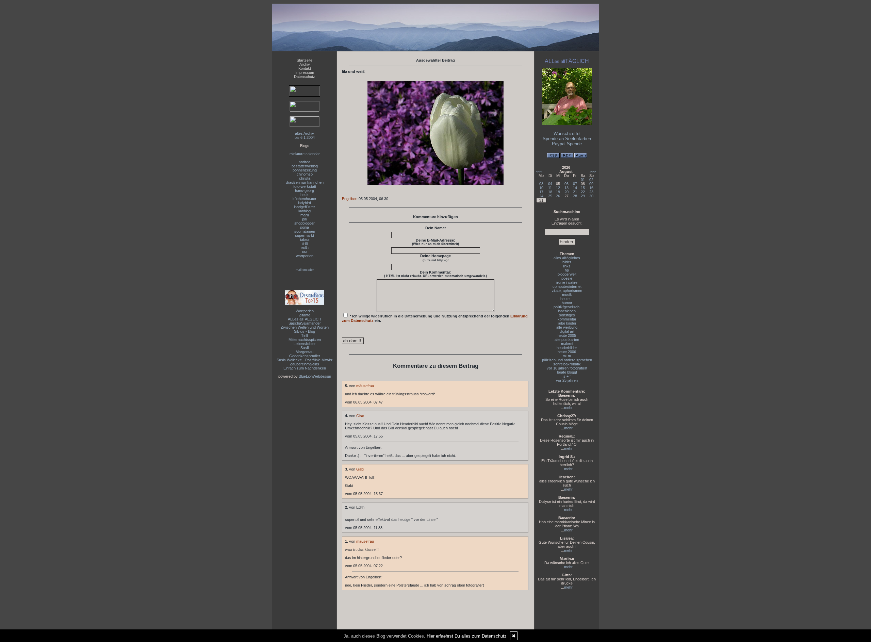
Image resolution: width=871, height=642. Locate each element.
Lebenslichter (305, 344)
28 (575, 196)
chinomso (305, 174)
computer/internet (567, 286)
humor (567, 303)
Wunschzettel (567, 133)
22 (583, 192)
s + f (567, 376)
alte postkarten (567, 340)
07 (575, 184)
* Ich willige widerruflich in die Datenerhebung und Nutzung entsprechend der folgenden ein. (435, 318)
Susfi (304, 348)
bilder (566, 262)
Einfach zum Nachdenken (304, 368)
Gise (360, 416)
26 (558, 196)
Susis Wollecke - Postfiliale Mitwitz (305, 360)
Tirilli (304, 335)
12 (558, 188)
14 (575, 188)
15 (583, 188)
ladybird (304, 203)
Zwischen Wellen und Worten (305, 327)
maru (304, 215)
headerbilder (567, 348)
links (567, 266)
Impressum (304, 72)
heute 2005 (567, 335)
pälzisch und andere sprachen (567, 360)
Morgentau (304, 352)
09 (591, 184)
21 (575, 192)
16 (591, 188)
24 (541, 196)
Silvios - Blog (304, 331)
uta (304, 252)
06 (566, 184)
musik (567, 295)
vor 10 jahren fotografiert (567, 368)
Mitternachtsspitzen (305, 340)
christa (304, 178)
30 (591, 196)
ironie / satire (566, 282)
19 (558, 192)
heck (304, 195)
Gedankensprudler (304, 356)
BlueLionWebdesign (315, 376)
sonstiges (567, 315)
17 (541, 192)
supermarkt (304, 235)
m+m (567, 356)
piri (304, 219)
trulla (305, 248)
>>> (593, 171)
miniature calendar (305, 154)
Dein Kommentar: (435, 274)
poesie (566, 278)
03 (541, 184)
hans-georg (304, 190)
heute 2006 (567, 352)
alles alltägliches (567, 258)
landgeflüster (304, 207)
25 (550, 196)
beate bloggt (567, 372)
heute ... (567, 299)
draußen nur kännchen (305, 182)
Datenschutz (304, 77)
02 (591, 180)
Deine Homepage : (435, 258)
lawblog (304, 211)
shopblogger (304, 223)
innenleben (567, 311)
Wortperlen (305, 311)
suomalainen (304, 231)
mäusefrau (365, 386)
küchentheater (304, 199)
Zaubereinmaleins (304, 364)
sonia (304, 227)
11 (550, 188)
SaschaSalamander (305, 323)
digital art (567, 331)
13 (566, 188)
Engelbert (350, 199)
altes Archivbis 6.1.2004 (305, 135)
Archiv (304, 64)
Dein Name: (435, 228)
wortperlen (304, 256)
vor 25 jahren (567, 380)
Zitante (304, 315)
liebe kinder (567, 323)
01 (583, 180)
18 (550, 192)
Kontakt (304, 68)
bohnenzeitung (305, 170)
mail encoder (305, 269)
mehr (568, 408)
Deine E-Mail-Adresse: (435, 242)
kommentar (567, 319)
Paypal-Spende (567, 143)
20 (566, 192)
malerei (567, 344)
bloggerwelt (567, 274)
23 (591, 192)
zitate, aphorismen (567, 291)
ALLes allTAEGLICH (304, 319)
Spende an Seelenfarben (567, 138)
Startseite (304, 60)
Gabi (360, 469)
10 (541, 188)
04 (550, 184)
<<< (539, 171)
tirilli (305, 244)
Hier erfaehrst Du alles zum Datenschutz (467, 636)
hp (567, 270)
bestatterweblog (305, 166)
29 (583, 196)
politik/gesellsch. (567, 307)
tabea (304, 239)
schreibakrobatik (567, 364)
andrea (304, 162)
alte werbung (566, 327)
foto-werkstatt (304, 186)
